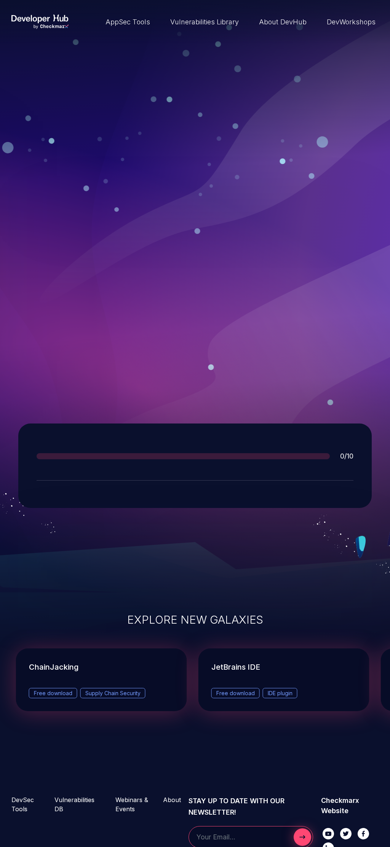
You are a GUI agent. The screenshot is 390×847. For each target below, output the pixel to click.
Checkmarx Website (340, 805)
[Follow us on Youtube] (328, 833)
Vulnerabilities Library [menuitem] (204, 22)
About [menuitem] (172, 800)
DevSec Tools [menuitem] (22, 804)
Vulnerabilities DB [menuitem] (74, 804)
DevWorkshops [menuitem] (351, 22)
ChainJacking (53, 667)
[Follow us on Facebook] (363, 833)
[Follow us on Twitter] (346, 833)
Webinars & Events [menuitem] (131, 804)
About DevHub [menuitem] (283, 22)
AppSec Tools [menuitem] (127, 22)
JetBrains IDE (235, 667)
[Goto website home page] (40, 21)
